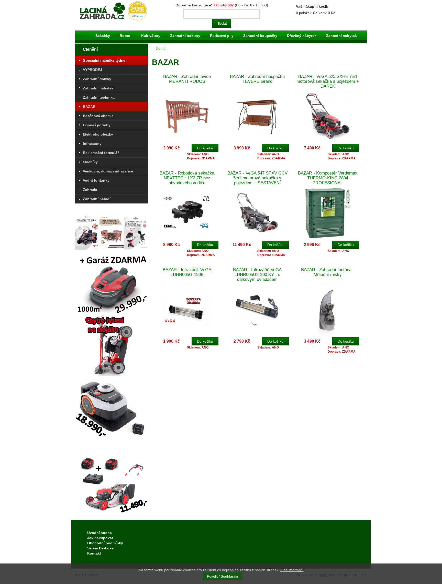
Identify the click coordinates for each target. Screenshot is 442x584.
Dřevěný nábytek (301, 36)
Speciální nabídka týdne (104, 60)
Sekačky (102, 36)
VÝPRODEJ (92, 70)
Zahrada (90, 190)
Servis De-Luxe (100, 548)
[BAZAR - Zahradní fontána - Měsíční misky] (327, 309)
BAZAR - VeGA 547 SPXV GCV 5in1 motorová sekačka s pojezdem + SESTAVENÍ (257, 178)
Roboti (125, 36)
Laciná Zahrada (90, 4)
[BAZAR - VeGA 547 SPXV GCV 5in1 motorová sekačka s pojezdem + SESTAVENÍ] (257, 213)
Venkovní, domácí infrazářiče (108, 171)
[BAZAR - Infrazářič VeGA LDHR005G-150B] (187, 309)
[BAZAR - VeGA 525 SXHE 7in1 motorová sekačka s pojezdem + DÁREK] (327, 116)
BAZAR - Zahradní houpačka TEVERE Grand (257, 79)
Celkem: (320, 13)
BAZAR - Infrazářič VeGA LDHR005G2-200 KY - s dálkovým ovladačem (257, 274)
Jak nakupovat (100, 538)
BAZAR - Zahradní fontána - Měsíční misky (327, 272)
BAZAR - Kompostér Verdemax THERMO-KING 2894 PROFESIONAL (327, 178)
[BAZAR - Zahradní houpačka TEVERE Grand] (257, 116)
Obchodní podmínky (105, 543)
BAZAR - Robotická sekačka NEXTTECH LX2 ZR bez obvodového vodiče (187, 178)
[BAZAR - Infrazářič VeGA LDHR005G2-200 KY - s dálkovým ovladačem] (257, 309)
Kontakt (94, 553)
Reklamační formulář (101, 153)
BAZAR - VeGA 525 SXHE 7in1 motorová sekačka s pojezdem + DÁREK (327, 81)
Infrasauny (92, 143)
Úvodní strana (99, 533)
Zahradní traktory (185, 36)
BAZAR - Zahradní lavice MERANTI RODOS (187, 79)
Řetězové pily (222, 36)
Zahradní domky (97, 79)
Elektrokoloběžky (98, 134)
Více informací (292, 570)
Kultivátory (150, 36)
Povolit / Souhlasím (222, 576)
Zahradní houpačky (260, 36)
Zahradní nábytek (341, 36)
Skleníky (90, 162)
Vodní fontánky (96, 180)
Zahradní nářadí (96, 199)
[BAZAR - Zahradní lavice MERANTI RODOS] (187, 116)
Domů (160, 48)
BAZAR (89, 107)
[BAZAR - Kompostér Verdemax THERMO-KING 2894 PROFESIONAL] (327, 213)
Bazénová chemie (98, 116)
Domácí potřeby (96, 125)
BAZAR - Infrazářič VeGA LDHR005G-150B (187, 272)
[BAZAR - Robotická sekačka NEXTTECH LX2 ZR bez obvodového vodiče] (187, 213)
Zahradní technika (99, 97)
